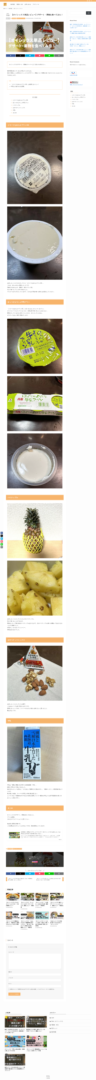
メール (10, 977)
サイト (10, 983)
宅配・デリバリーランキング (76, 84)
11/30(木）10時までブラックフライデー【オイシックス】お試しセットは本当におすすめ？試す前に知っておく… (40, 832)
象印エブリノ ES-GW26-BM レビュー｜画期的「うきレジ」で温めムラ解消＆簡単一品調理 (80, 38)
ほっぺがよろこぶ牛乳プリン (21, 102)
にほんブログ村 (73, 75)
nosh (52, 1017)
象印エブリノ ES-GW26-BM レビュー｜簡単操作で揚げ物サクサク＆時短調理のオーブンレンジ (80, 51)
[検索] (91, 1)
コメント (11, 952)
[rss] (89, 1)
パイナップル (16, 105)
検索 (89, 13)
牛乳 (14, 110)
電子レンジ (54, 1028)
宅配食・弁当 (54, 1024)
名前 (10, 971)
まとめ (15, 112)
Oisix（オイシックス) (21, 18)
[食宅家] (5, 4)
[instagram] (87, 1)
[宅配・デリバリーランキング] (74, 83)
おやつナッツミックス (19, 107)
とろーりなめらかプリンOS (20, 100)
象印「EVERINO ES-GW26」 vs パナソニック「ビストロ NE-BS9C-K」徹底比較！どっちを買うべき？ (80, 26)
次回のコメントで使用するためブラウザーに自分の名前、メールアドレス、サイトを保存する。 (32, 989)
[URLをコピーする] (59, 55)
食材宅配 (14, 18)
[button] (10, 55)
